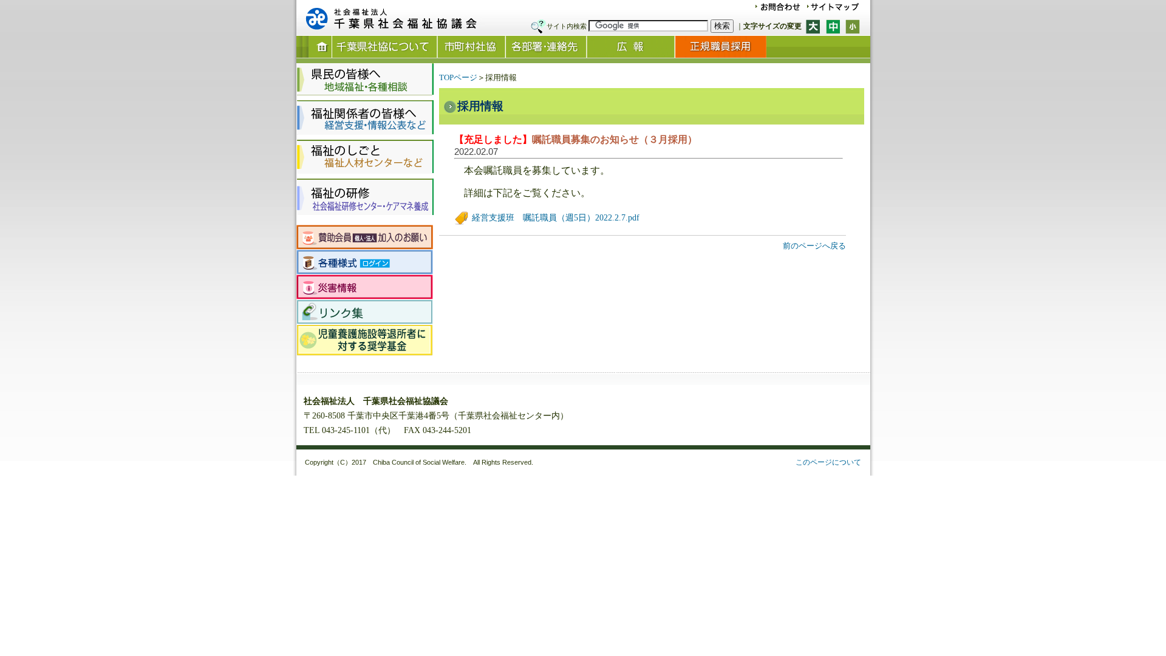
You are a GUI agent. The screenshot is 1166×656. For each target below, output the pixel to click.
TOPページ (458, 77)
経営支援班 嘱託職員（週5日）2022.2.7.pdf (554, 217)
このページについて (828, 462)
